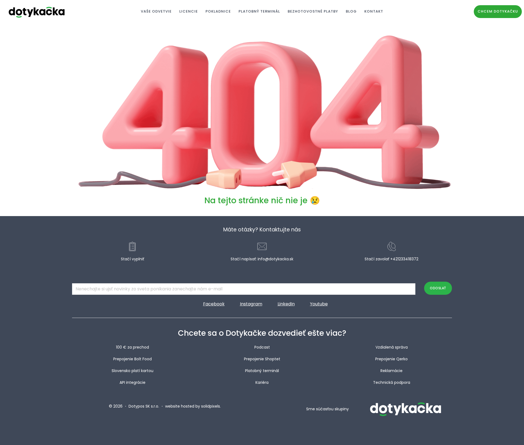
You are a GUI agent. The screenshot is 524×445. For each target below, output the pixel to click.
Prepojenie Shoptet (262, 359)
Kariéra (262, 382)
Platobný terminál (262, 370)
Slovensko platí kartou (132, 370)
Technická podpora (391, 382)
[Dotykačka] (37, 11)
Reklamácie (391, 370)
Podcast (262, 347)
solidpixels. (211, 406)
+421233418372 (404, 259)
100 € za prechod (132, 347)
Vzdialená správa (392, 347)
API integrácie (132, 382)
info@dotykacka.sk (275, 259)
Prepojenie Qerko (391, 359)
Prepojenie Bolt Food (132, 359)
